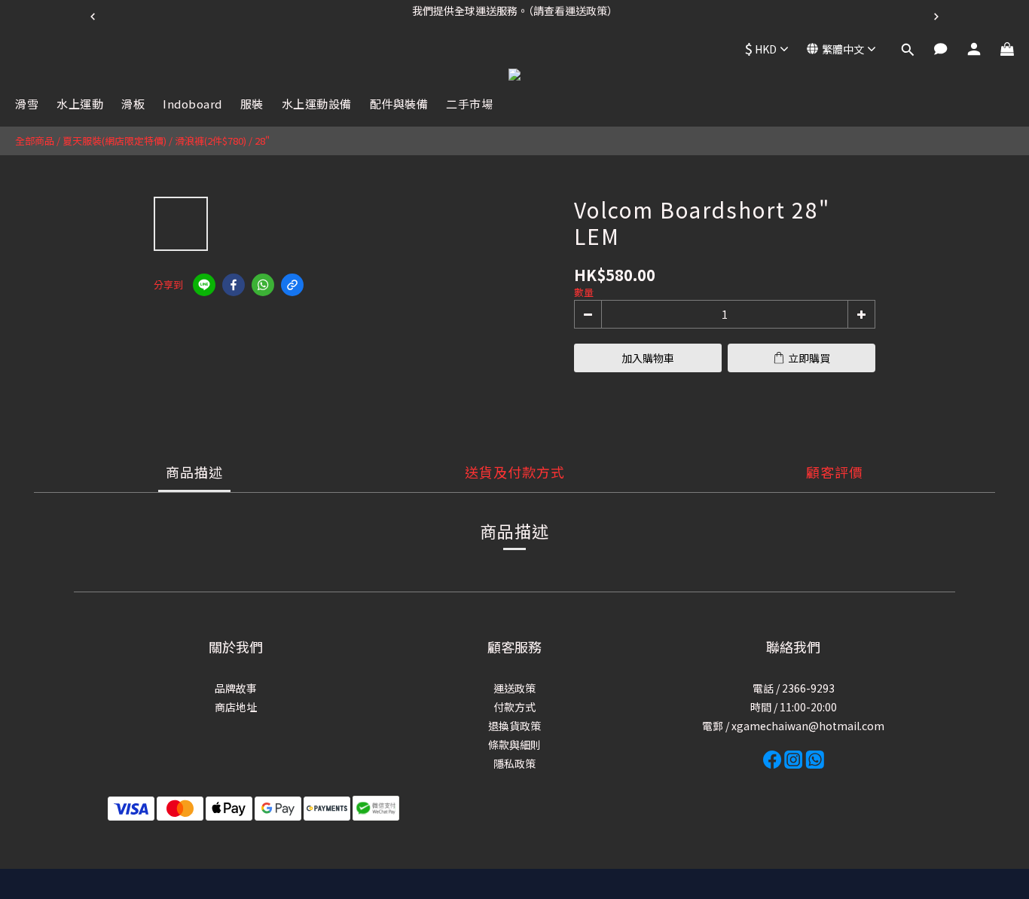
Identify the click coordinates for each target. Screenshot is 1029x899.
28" (262, 140)
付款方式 (514, 706)
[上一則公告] (92, 16)
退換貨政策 (514, 725)
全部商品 (34, 140)
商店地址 (236, 706)
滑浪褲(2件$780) (210, 140)
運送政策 (514, 688)
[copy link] (292, 285)
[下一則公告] (936, 16)
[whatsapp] (263, 285)
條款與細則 (514, 744)
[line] (204, 285)
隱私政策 (514, 763)
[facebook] (233, 285)
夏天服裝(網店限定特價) (114, 140)
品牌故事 (236, 688)
